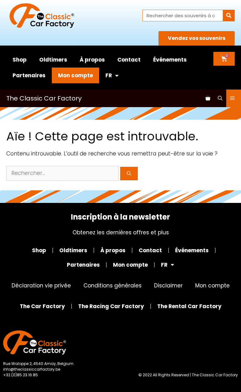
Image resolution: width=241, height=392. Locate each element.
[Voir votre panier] (208, 98)
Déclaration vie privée (41, 285)
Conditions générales (112, 285)
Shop (20, 59)
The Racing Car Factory (111, 306)
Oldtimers (53, 59)
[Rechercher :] (63, 173)
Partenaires (29, 75)
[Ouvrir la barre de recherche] (220, 98)
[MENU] (233, 98)
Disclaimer (168, 285)
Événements (170, 59)
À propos (92, 59)
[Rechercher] (228, 15)
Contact (129, 59)
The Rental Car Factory (189, 306)
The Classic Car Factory (44, 98)
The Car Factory (42, 306)
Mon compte (75, 75)
